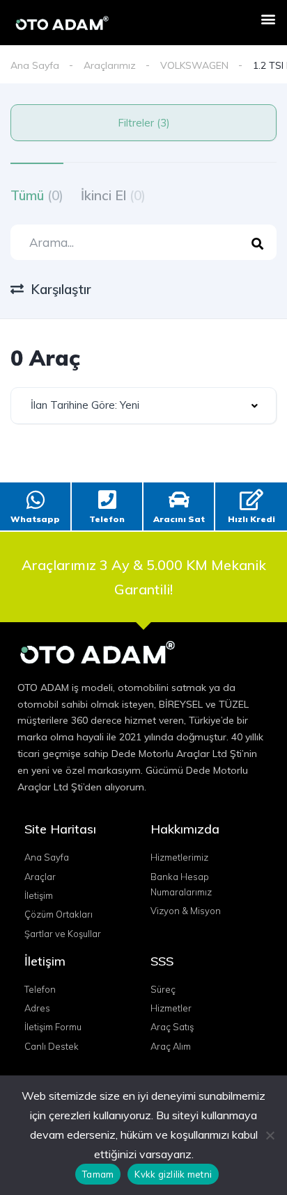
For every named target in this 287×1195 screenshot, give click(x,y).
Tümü (36, 195)
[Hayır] (270, 1135)
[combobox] (143, 405)
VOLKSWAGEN (194, 65)
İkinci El (113, 195)
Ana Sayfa (34, 65)
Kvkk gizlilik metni (173, 1174)
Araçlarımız (110, 65)
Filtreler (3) (144, 122)
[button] (268, 18)
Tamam (98, 1174)
